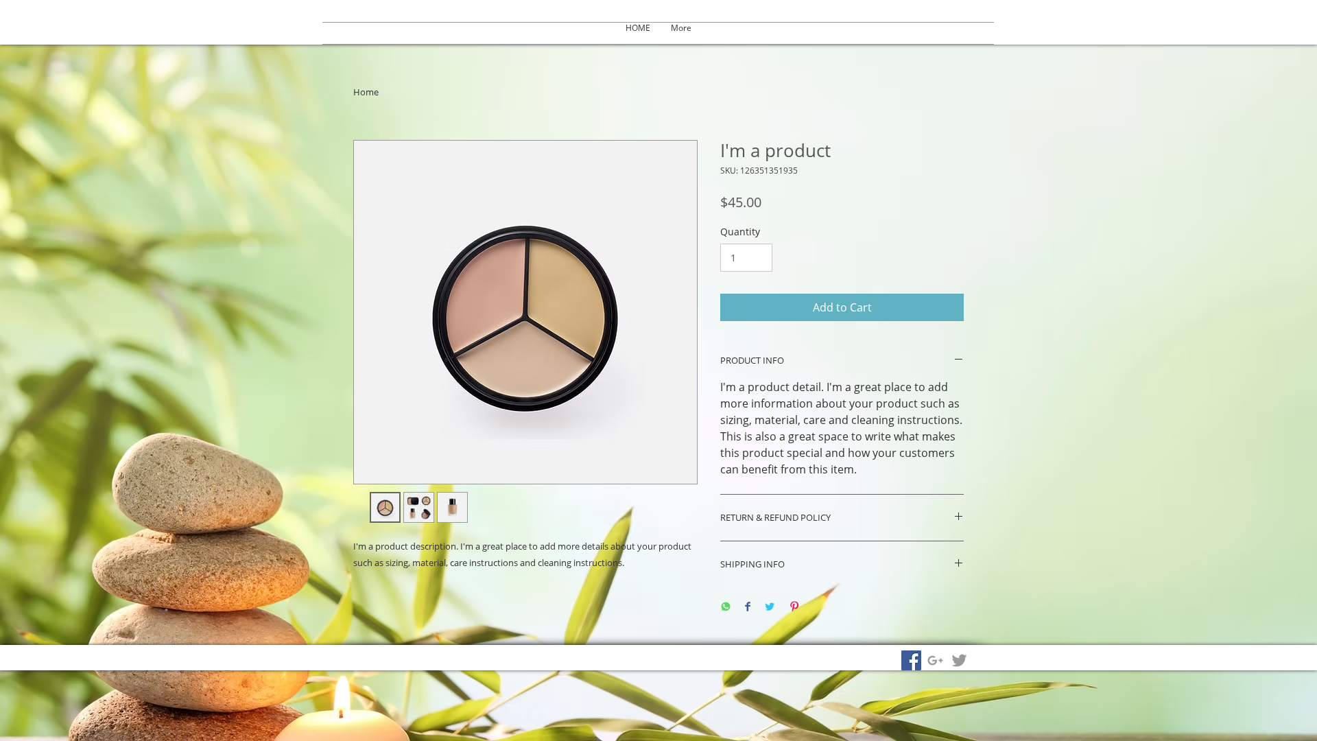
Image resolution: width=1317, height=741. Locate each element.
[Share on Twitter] (769, 607)
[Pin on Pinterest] (794, 607)
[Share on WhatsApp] (725, 607)
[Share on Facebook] (747, 607)
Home (366, 92)
